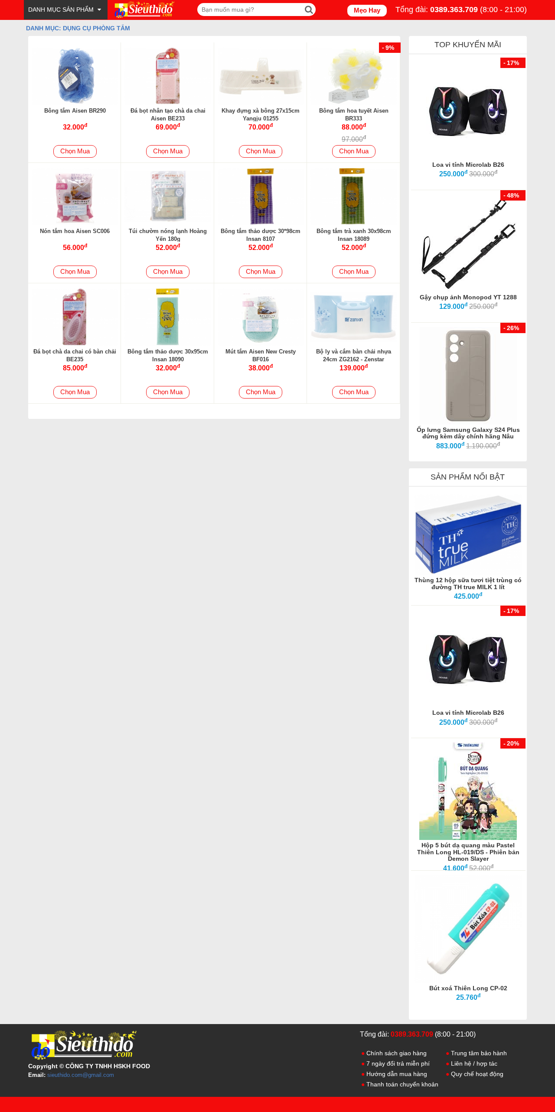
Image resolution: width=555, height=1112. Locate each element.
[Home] (143, 9)
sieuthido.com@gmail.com (80, 1075)
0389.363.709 (454, 9)
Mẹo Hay (367, 10)
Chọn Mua (75, 151)
